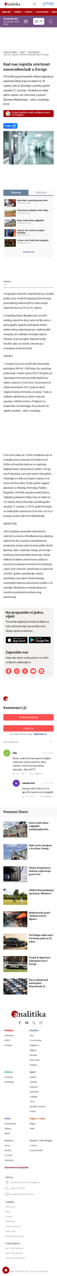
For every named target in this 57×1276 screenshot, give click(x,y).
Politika (17, 12)
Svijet (32, 1128)
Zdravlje (33, 1055)
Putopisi (33, 1065)
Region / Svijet (37, 1118)
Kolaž (22, 52)
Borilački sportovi (37, 1106)
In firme (33, 1145)
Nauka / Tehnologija (41, 1140)
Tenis (32, 1101)
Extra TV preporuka (14, 1253)
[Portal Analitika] (12, 4)
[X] (25, 671)
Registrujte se (40, 734)
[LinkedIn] (41, 671)
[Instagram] (17, 671)
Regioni (33, 1050)
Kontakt (8, 1216)
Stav (31, 1035)
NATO (7, 1040)
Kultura (9, 1140)
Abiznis (9, 1072)
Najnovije (6, 12)
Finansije (9, 1077)
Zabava (8, 1128)
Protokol (8, 1045)
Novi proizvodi (36, 1150)
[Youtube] (33, 671)
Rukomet (34, 1087)
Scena (7, 1145)
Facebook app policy (14, 1236)
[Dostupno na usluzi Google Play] (40, 640)
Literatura (9, 1160)
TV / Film (8, 1155)
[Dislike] (22, 774)
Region (33, 1123)
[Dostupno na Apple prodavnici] (17, 640)
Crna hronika (42, 12)
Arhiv (7, 1211)
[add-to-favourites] (51, 21)
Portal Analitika (10, 52)
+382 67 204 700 (17, 1188)
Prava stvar (35, 1060)
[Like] (14, 774)
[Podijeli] (26, 21)
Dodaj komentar (28, 717)
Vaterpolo (34, 1091)
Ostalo (33, 1111)
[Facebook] (9, 671)
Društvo (28, 12)
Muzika (8, 1150)
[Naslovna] (5, 1270)
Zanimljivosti (33, 52)
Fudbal (33, 1077)
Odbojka (33, 1096)
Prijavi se (28, 728)
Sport (33, 1072)
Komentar (9, 1035)
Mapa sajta (10, 1231)
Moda (7, 1133)
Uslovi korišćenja (13, 1226)
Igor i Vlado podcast (14, 1248)
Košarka (33, 1082)
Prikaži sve (28, 252)
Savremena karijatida (16, 1167)
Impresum (10, 1206)
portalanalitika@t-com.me (22, 1194)
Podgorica (34, 1045)
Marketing (9, 1082)
